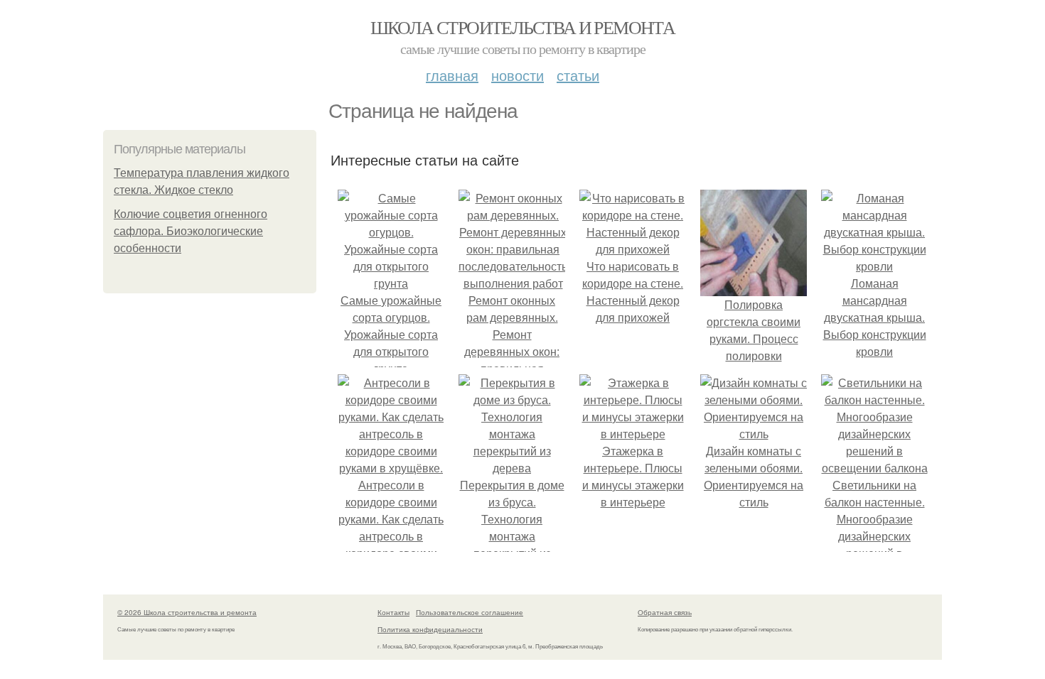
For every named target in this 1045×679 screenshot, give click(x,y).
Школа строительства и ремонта (522, 27)
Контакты (393, 612)
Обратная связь (665, 612)
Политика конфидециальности (430, 629)
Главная (452, 75)
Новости (517, 75)
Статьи (578, 75)
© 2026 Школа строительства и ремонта (187, 612)
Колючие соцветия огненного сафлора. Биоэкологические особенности (190, 231)
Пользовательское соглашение (469, 612)
